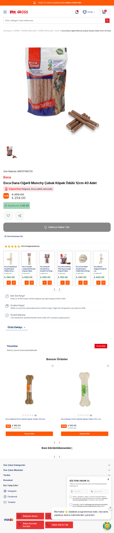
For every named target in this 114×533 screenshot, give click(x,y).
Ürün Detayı (15, 327)
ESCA (57, 31)
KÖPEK (16, 31)
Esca (7, 177)
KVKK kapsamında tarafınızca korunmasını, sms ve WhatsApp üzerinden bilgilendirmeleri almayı (90, 505)
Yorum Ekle (101, 346)
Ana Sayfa (7, 31)
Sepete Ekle (29, 434)
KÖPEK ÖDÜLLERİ (29, 31)
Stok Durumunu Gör (15, 236)
